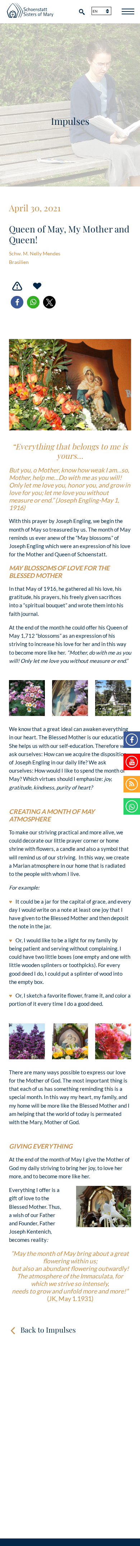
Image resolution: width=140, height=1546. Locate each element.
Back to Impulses (48, 1329)
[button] (17, 302)
